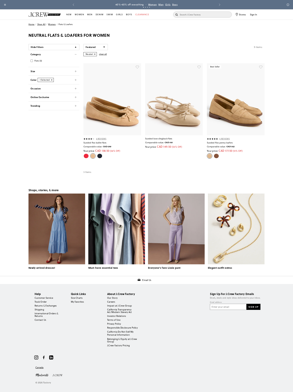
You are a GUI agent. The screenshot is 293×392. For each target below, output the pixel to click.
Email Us (146, 280)
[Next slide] (219, 4)
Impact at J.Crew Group (119, 305)
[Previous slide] (73, 4)
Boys (175, 4)
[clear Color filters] (52, 80)
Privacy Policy (114, 323)
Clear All (103, 54)
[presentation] (89, 138)
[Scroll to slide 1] (143, 7)
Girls (168, 4)
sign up (253, 306)
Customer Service (44, 297)
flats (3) (38, 60)
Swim (109, 14)
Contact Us (40, 319)
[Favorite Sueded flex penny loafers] (261, 67)
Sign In (253, 14)
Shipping (39, 309)
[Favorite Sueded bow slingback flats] (199, 67)
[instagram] (36, 357)
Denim (100, 14)
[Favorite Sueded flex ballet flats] (137, 67)
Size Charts (77, 297)
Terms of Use (113, 319)
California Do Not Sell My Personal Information (120, 333)
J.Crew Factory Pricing (118, 345)
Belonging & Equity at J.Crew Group (122, 340)
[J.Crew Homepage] (44, 14)
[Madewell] (41, 375)
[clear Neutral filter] (95, 54)
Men (160, 4)
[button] (95, 47)
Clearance (142, 14)
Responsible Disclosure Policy (122, 327)
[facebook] (43, 357)
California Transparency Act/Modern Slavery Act (119, 311)
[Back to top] (287, 386)
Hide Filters (37, 47)
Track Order (41, 301)
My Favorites (77, 301)
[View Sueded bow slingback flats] (174, 99)
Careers (111, 301)
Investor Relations (116, 315)
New (69, 14)
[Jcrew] (57, 375)
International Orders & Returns (46, 314)
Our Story (112, 297)
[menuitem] (69, 14)
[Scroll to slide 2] (145, 7)
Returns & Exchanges (46, 305)
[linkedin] (51, 357)
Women (152, 4)
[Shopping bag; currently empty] (263, 14)
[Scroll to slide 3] (147, 7)
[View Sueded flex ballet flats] (112, 99)
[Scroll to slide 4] (149, 7)
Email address (216, 302)
